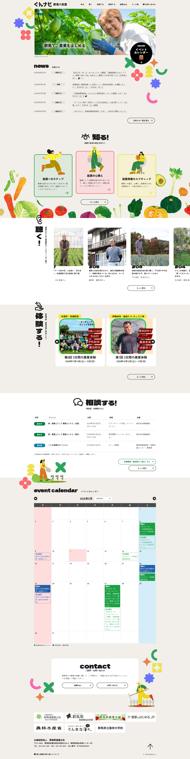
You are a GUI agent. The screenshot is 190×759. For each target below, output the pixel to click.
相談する (111, 4)
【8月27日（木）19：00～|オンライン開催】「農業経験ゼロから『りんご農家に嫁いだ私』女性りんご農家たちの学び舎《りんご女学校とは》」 (99, 75)
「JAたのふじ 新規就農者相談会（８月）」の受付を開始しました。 (99, 111)
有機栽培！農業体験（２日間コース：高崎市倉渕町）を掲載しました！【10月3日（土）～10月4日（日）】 (98, 86)
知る (82, 4)
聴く (90, 4)
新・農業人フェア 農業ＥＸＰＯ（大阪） (64, 423)
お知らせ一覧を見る (141, 120)
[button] (57, 342)
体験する (100, 4)
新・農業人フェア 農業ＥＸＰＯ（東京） (64, 434)
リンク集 (135, 4)
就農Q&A (123, 4)
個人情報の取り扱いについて (47, 754)
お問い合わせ (150, 4)
